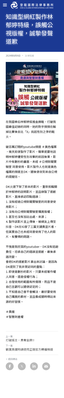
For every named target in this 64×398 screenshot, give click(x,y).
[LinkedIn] (34, 366)
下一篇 (9, 345)
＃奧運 (10, 311)
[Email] (46, 366)
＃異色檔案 (49, 146)
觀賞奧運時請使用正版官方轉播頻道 (29, 349)
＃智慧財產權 (14, 316)
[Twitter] (22, 366)
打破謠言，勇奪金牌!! (20, 340)
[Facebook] (10, 366)
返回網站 (12, 359)
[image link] (32, 4)
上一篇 (9, 336)
